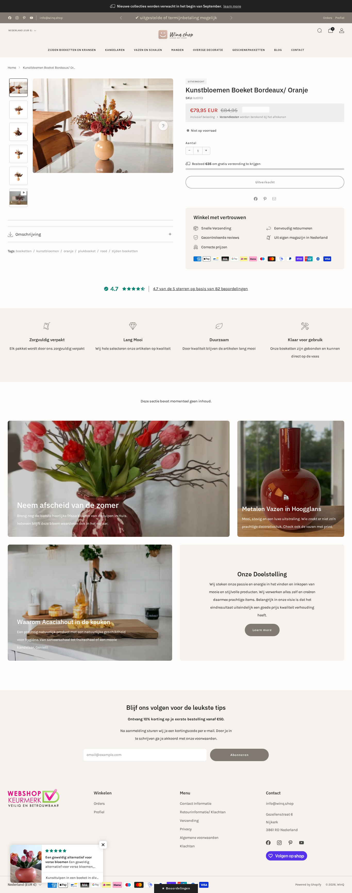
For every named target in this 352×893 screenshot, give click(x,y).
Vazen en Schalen (148, 50)
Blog (278, 50)
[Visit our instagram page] (17, 17)
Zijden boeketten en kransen (72, 50)
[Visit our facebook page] (9, 17)
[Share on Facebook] (255, 199)
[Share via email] (274, 199)
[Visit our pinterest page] (24, 17)
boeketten (24, 251)
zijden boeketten (125, 251)
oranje (68, 251)
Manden (177, 50)
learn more (232, 6)
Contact (297, 50)
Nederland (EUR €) (20, 30)
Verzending (189, 820)
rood (103, 251)
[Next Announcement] (231, 17)
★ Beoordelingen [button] (176, 888)
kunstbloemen (47, 251)
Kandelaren (115, 50)
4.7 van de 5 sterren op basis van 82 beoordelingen (200, 288)
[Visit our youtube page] (31, 17)
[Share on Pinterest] (265, 199)
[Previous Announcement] (121, 17)
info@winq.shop (51, 18)
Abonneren (239, 755)
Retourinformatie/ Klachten (203, 812)
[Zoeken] (319, 30)
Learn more (262, 630)
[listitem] (176, 6)
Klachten (187, 846)
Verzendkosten (229, 117)
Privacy (186, 829)
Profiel (339, 18)
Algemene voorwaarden (199, 837)
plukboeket (87, 251)
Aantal (191, 143)
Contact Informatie (195, 803)
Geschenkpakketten (248, 50)
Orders (327, 18)
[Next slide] (163, 125)
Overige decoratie (208, 50)
